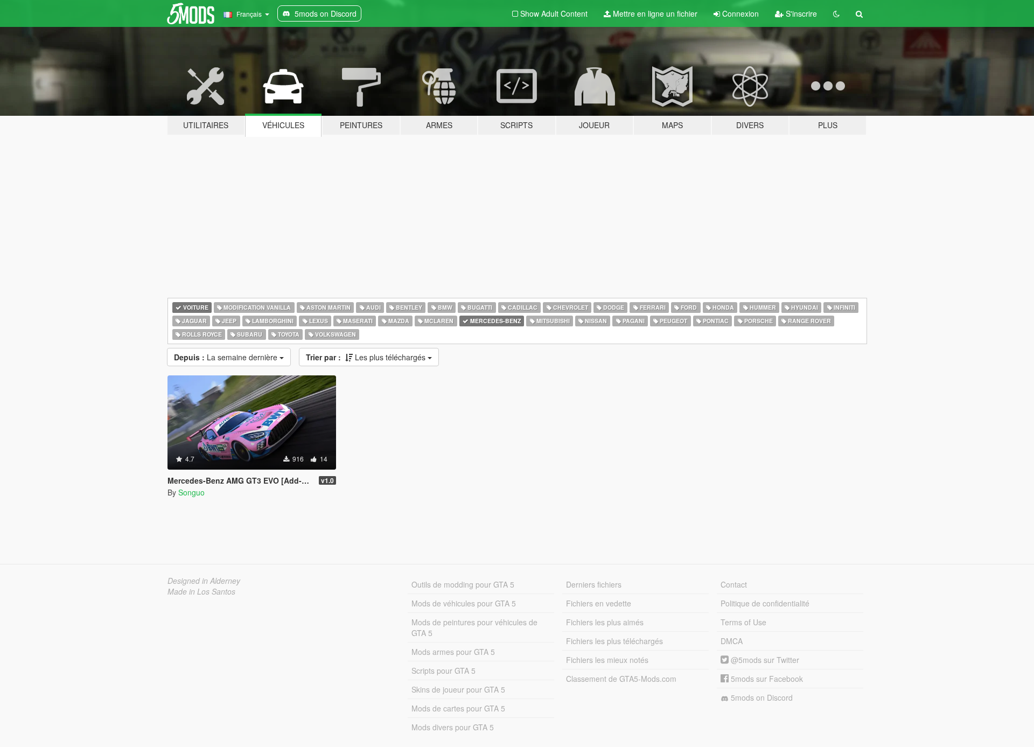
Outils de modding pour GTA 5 (462, 584)
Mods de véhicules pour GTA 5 (463, 603)
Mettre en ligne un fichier (654, 13)
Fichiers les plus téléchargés (614, 641)
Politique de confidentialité (765, 603)
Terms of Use (743, 622)
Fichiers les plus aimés (605, 622)
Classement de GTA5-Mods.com (621, 678)
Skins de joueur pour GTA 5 (458, 689)
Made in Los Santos (201, 591)
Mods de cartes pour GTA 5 (458, 708)
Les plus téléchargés (367, 357)
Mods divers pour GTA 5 (452, 727)
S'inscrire (800, 13)
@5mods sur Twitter (764, 659)
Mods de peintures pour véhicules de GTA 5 (474, 627)
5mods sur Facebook (766, 678)
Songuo (191, 492)
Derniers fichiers (593, 584)
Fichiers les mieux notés (607, 659)
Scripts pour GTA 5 (443, 670)
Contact (734, 584)
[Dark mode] (836, 13)
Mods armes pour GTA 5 (453, 651)
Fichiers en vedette (598, 603)
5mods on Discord (761, 697)
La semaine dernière (227, 357)
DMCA (732, 641)
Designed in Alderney (203, 580)
